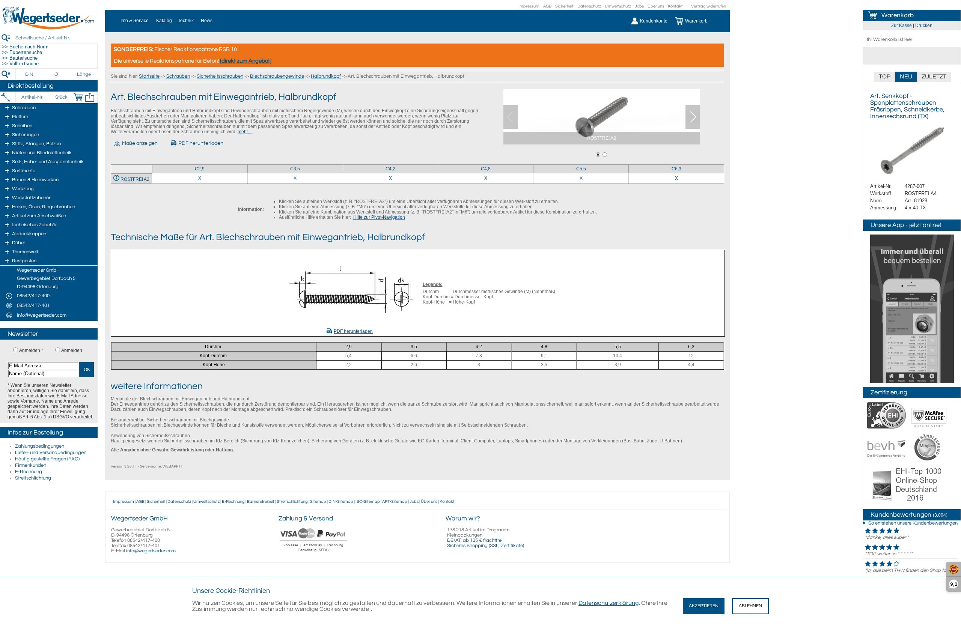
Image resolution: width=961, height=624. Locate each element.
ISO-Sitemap (367, 501)
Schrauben (178, 76)
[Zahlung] (314, 552)
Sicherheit (564, 6)
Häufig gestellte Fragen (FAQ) (47, 459)
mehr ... (245, 131)
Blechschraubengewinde (277, 76)
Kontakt (675, 6)
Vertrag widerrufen (708, 6)
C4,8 (486, 168)
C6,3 (676, 168)
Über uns (656, 6)
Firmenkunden (30, 465)
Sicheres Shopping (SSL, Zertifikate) (485, 545)
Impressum (528, 6)
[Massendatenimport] (89, 97)
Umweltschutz (618, 6)
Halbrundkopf (326, 76)
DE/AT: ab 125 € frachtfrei (475, 540)
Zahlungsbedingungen (39, 446)
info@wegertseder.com (151, 550)
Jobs (639, 6)
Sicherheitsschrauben (220, 76)
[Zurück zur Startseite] (49, 28)
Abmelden (71, 350)
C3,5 (295, 168)
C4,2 (390, 168)
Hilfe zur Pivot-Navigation (379, 217)
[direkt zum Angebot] (245, 61)
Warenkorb (897, 15)
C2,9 (200, 168)
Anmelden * (31, 350)
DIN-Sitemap (340, 501)
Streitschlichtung (33, 478)
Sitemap (318, 501)
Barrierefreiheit (260, 501)
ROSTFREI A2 (135, 179)
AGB (547, 6)
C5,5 (581, 168)
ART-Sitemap (394, 501)
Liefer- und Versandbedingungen (50, 452)
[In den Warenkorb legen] (78, 97)
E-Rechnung (28, 471)
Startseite (149, 76)
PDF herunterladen (353, 331)
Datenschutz (589, 6)
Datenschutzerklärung (608, 603)
